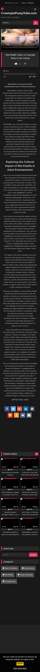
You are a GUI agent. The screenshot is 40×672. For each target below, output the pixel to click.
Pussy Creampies (26, 574)
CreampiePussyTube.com (14, 13)
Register (31, 3)
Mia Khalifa (9, 574)
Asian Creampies (11, 568)
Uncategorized (10, 581)
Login (23, 3)
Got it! (20, 664)
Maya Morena (29, 568)
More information (20, 668)
